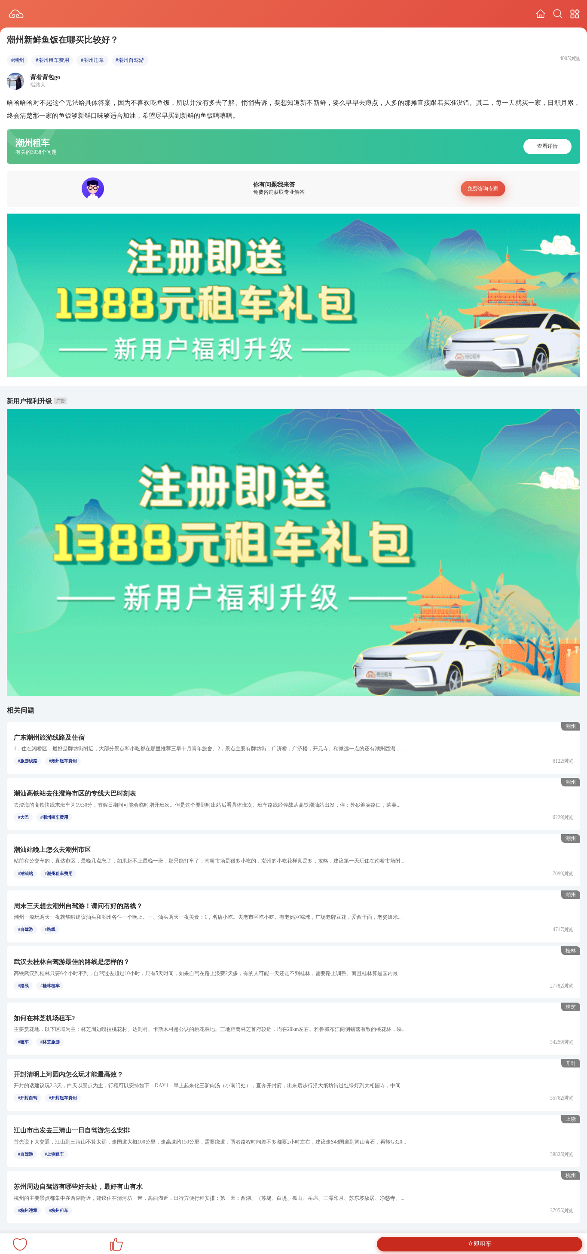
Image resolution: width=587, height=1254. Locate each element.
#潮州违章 (92, 60)
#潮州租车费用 (52, 60)
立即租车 (480, 1244)
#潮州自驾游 (130, 60)
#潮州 (17, 60)
